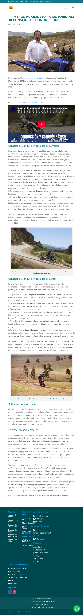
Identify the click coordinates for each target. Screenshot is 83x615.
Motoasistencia (28, 523)
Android (13, 583)
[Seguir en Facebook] (10, 592)
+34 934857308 (16, 574)
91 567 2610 (19, 2)
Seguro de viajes (12, 531)
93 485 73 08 (35, 2)
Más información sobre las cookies (42, 607)
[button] (76, 608)
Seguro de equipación (12, 535)
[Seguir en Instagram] (14, 592)
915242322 (39, 539)
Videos (18, 24)
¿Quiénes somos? (26, 541)
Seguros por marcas (13, 521)
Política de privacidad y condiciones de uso (41, 601)
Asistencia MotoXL (26, 519)
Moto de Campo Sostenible (31, 78)
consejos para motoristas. (32, 102)
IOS (11, 580)
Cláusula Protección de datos (41, 599)
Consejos (11, 24)
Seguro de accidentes (12, 526)
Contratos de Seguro (41, 604)
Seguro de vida (12, 540)
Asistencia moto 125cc (28, 527)
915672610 (39, 519)
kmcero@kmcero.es (18, 568)
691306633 (39, 522)
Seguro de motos (12, 516)
